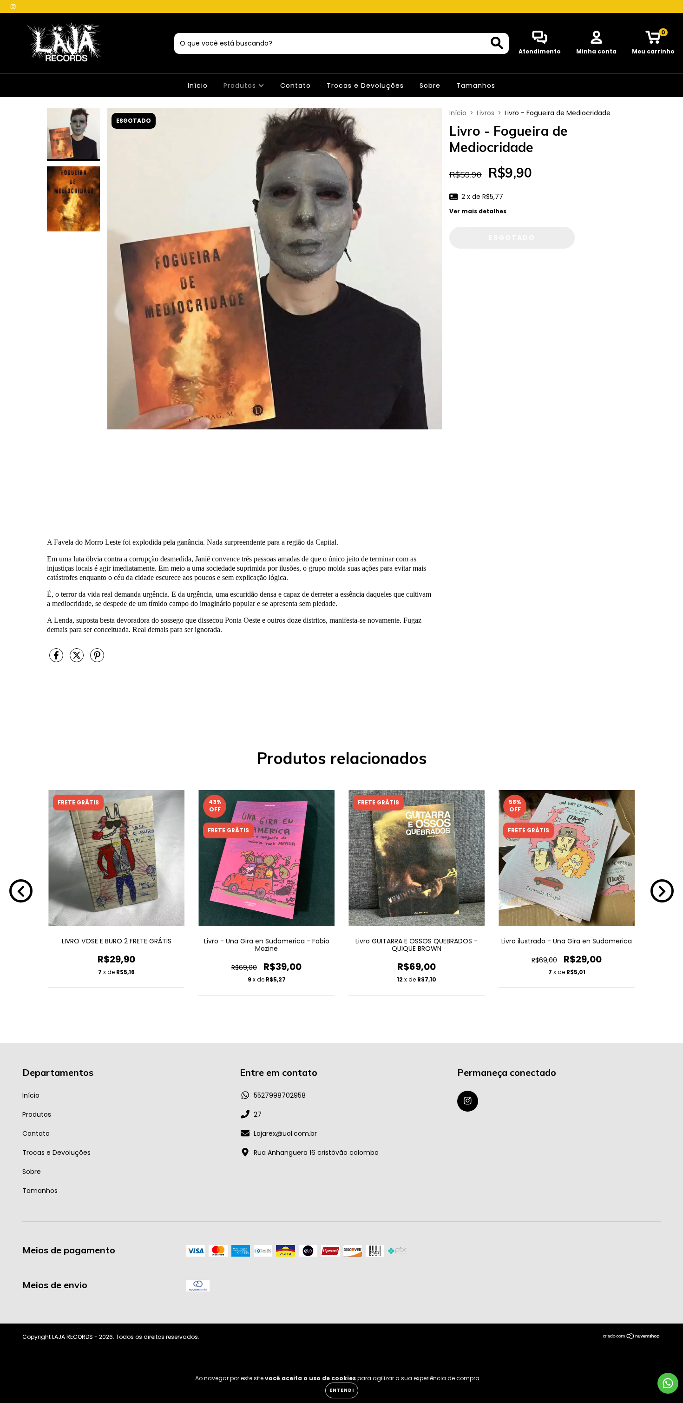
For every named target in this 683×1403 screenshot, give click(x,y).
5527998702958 (280, 1095)
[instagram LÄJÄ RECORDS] (13, 6)
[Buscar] (497, 43)
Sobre (430, 85)
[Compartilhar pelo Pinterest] (97, 659)
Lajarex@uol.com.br (285, 1133)
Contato (295, 85)
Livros (485, 113)
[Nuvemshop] (632, 1337)
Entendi (341, 1390)
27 (258, 1114)
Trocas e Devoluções (365, 85)
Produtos (240, 85)
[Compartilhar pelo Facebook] (57, 659)
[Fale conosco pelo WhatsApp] (667, 1383)
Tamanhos (475, 85)
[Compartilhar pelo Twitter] (77, 659)
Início (198, 85)
